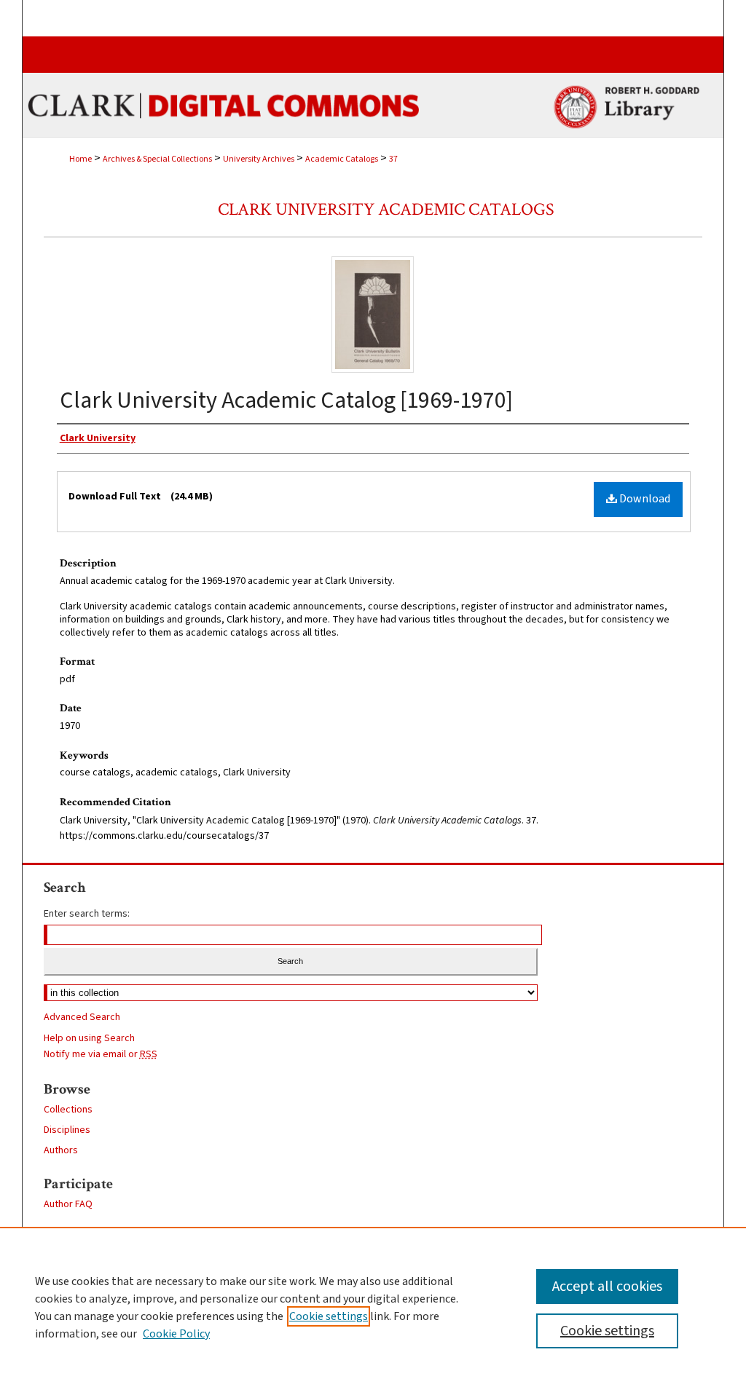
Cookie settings (328, 1316)
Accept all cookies (607, 1286)
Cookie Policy (176, 1334)
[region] (373, 1307)
